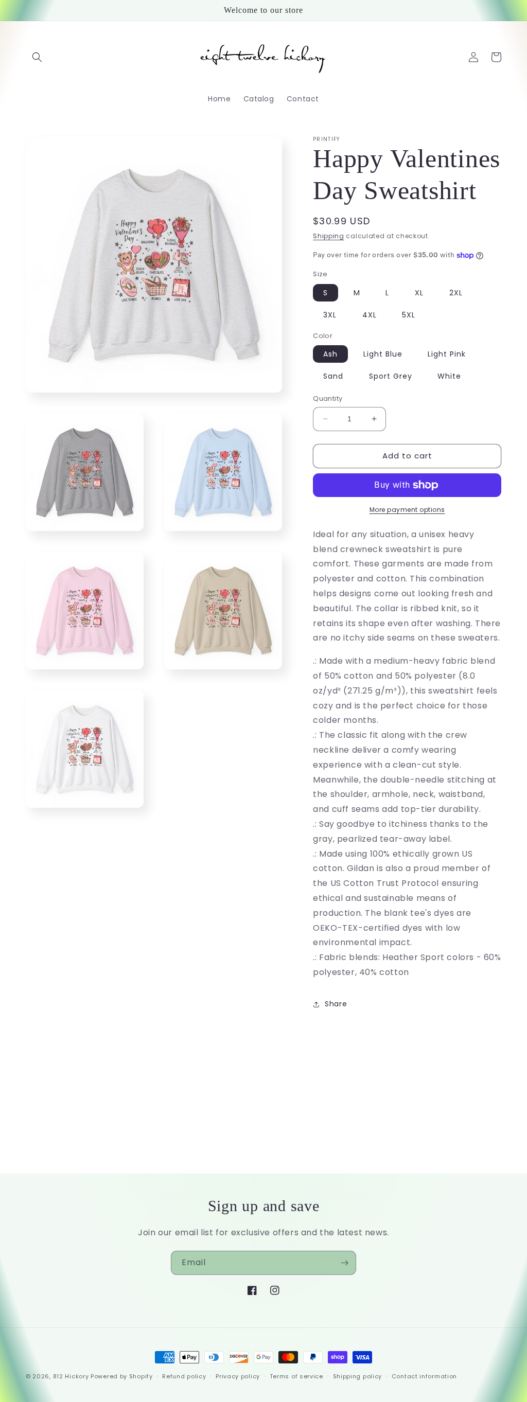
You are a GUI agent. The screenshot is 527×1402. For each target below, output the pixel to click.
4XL (369, 315)
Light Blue (382, 354)
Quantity (327, 398)
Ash (330, 354)
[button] (37, 57)
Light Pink (447, 354)
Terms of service (296, 1376)
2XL (456, 293)
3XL (330, 315)
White (449, 376)
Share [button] (336, 1004)
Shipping (328, 236)
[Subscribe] (344, 1263)
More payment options (407, 509)
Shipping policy (357, 1376)
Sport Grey (390, 376)
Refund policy (184, 1376)
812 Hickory (71, 1376)
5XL (408, 315)
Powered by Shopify (122, 1376)
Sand (333, 376)
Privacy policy (238, 1376)
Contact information (424, 1376)
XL (419, 293)
